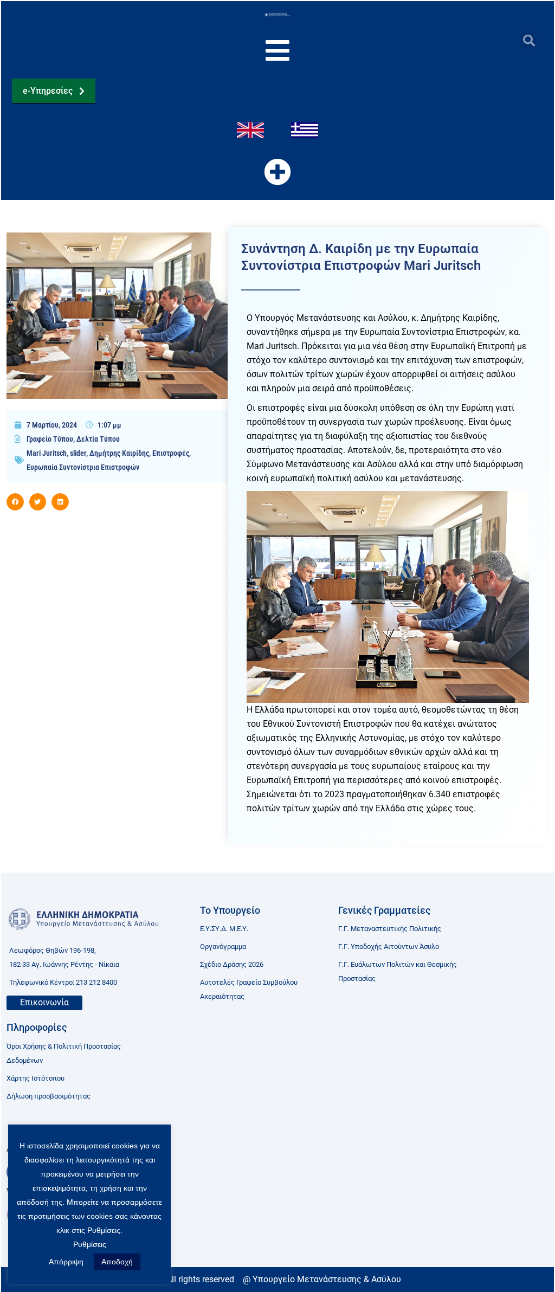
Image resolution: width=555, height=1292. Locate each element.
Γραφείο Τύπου (50, 439)
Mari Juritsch (47, 453)
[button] (529, 40)
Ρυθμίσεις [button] (89, 1244)
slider (78, 453)
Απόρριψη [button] (66, 1261)
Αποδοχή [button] (117, 1261)
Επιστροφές (170, 453)
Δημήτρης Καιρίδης (119, 453)
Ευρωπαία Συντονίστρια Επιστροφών (83, 467)
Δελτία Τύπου (98, 439)
